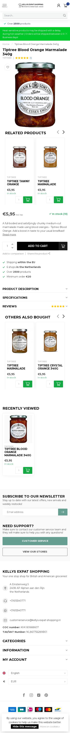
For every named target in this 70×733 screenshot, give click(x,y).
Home (6, 44)
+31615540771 (18, 600)
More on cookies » (50, 726)
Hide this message (25, 726)
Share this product (37, 253)
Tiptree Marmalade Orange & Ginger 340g (16, 367)
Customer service (35, 540)
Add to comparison (13, 253)
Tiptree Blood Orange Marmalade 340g (37, 44)
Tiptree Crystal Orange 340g (50, 367)
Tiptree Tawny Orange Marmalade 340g (18, 183)
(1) (31, 58)
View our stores (35, 551)
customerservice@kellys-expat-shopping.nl (35, 620)
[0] (65, 5)
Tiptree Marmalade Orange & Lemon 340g (47, 183)
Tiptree (7, 58)
